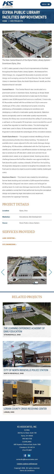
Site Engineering (8, 244)
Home (4, 21)
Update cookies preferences (27, 464)
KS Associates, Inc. (27, 426)
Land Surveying (8, 238)
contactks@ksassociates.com (27, 459)
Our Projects (16, 21)
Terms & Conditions (27, 471)
